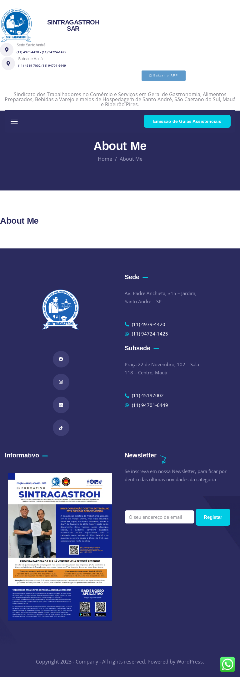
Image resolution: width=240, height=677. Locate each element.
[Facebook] (61, 359)
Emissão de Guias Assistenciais (187, 121)
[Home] (16, 25)
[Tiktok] (61, 427)
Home (105, 158)
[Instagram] (61, 382)
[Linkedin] (61, 405)
